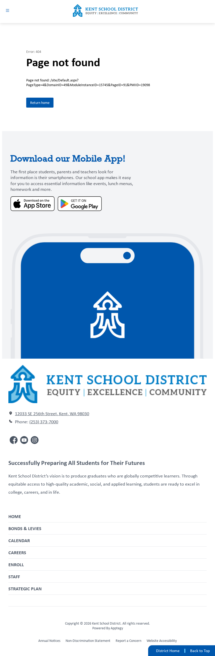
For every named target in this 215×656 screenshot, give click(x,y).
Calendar (19, 540)
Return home (40, 102)
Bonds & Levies (24, 528)
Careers (17, 552)
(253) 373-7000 (43, 422)
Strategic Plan (25, 588)
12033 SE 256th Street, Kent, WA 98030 (52, 413)
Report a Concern (128, 640)
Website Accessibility (162, 640)
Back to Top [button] (200, 651)
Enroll (16, 564)
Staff (14, 576)
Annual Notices (49, 640)
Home (14, 516)
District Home (168, 650)
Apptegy (117, 628)
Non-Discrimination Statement (88, 640)
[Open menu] (7, 10)
